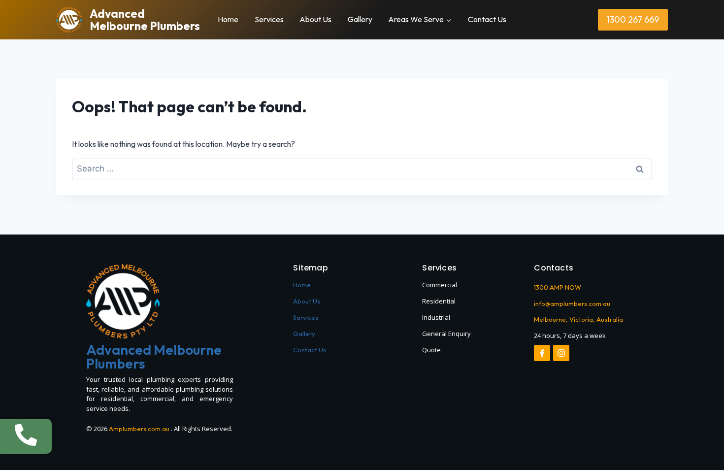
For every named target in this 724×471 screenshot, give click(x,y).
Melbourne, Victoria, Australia (578, 319)
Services (269, 19)
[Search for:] (362, 168)
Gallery (360, 19)
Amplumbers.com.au (139, 429)
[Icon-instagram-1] (561, 353)
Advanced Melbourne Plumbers (154, 356)
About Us (315, 19)
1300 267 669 (633, 19)
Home (228, 19)
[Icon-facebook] (542, 353)
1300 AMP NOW (557, 287)
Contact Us (487, 19)
